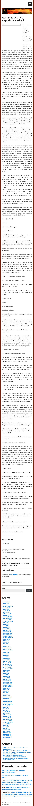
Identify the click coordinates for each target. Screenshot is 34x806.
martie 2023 (6, 646)
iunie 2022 (6, 655)
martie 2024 (6, 628)
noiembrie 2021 (7, 666)
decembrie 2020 (7, 682)
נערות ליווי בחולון (5, 775)
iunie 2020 (6, 691)
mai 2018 (5, 728)
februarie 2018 (7, 732)
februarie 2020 (7, 697)
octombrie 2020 (7, 685)
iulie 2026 (6, 603)
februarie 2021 (7, 679)
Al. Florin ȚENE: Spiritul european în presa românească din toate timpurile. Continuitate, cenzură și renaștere (15, 758)
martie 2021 (6, 677)
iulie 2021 (5, 672)
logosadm (22, 549)
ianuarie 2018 (7, 734)
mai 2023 (5, 643)
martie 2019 (6, 713)
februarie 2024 (7, 630)
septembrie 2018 (8, 722)
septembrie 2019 (8, 704)
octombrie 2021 (7, 667)
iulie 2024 (6, 623)
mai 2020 (5, 692)
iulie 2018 (5, 725)
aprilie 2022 (6, 658)
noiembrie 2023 (7, 634)
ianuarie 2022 (7, 663)
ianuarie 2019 (7, 716)
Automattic (5, 804)
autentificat (14, 574)
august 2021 (6, 670)
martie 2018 (6, 731)
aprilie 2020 (6, 694)
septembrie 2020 (8, 686)
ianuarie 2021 (7, 680)
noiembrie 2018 (7, 719)
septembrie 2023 (8, 637)
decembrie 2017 (7, 735)
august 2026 (6, 602)
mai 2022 (5, 657)
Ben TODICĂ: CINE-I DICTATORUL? (13, 755)
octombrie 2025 (7, 605)
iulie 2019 (5, 707)
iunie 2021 (6, 673)
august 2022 (6, 652)
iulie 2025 (5, 609)
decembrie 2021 (7, 664)
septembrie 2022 (8, 651)
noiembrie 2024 (7, 618)
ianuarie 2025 (7, 615)
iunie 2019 (6, 709)
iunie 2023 (6, 642)
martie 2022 (6, 660)
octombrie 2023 (7, 636)
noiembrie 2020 (7, 683)
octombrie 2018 (7, 721)
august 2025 (6, 608)
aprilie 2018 (6, 729)
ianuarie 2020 (7, 698)
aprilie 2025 (6, 611)
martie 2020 (6, 695)
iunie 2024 (6, 624)
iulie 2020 (6, 689)
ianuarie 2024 (7, 631)
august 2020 (6, 688)
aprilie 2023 (6, 645)
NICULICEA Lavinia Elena (9, 770)
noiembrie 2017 (7, 737)
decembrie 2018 (7, 718)
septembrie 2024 (8, 621)
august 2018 (6, 723)
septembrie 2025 (8, 606)
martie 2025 (6, 612)
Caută (3, 588)
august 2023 (6, 639)
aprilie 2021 (6, 676)
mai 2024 (5, 625)
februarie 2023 (7, 648)
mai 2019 (5, 710)
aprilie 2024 (6, 627)
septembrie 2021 (8, 669)
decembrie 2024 (7, 617)
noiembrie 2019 (7, 701)
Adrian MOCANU (11, 552)
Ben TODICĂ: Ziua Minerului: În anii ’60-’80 (15, 750)
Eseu (8, 550)
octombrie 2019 (7, 703)
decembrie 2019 (7, 700)
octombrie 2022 (7, 649)
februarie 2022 (7, 661)
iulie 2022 (6, 654)
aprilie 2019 (6, 712)
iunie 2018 (6, 726)
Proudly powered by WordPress (10, 802)
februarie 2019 (7, 715)
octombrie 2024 (7, 620)
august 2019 (6, 706)
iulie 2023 (6, 640)
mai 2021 (5, 674)
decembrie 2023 (7, 633)
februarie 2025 (7, 614)
